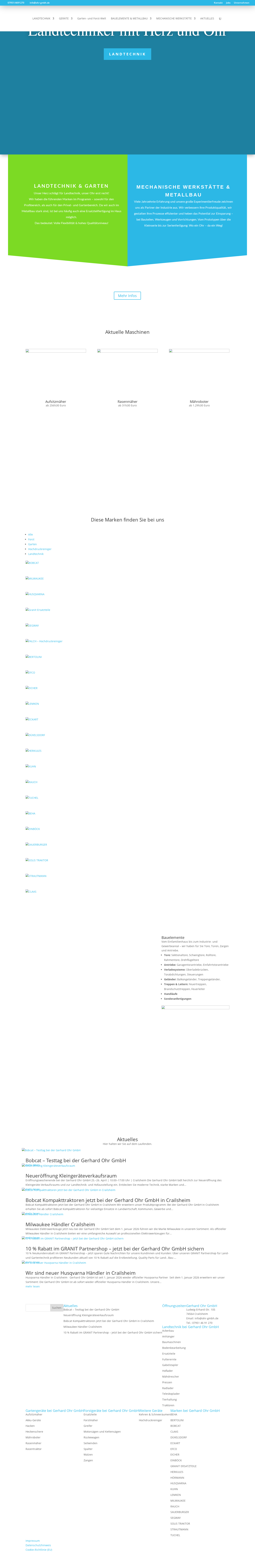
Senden (138, 1106)
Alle (30, 534)
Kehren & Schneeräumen (154, 1414)
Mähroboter (33, 1437)
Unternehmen (241, 3)
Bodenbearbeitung (174, 1348)
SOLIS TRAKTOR (180, 1523)
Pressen (167, 1382)
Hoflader (167, 1371)
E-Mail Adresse (137, 1067)
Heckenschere (34, 1431)
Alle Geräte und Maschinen (127, 426)
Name (131, 1063)
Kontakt (218, 3)
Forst (31, 539)
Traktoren (168, 1405)
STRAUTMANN (179, 1529)
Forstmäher (91, 1420)
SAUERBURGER (179, 1512)
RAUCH (174, 1506)
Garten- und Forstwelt (71, 259)
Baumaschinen (171, 1342)
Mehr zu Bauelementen (195, 1025)
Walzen (88, 1454)
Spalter (88, 1449)
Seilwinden (90, 1443)
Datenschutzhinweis (199, 1095)
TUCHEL (175, 1535)
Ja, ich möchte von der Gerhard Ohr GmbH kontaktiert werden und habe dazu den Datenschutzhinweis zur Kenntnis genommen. (177, 1091)
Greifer (88, 1426)
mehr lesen (33, 1286)
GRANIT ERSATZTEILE (183, 1466)
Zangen (88, 1460)
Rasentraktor (34, 1449)
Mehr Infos (127, 295)
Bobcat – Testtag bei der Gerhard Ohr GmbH (76, 1160)
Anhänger (168, 1336)
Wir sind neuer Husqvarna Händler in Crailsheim (81, 1273)
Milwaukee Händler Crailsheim (60, 1224)
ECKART (175, 1443)
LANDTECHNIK (41, 18)
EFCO (173, 1449)
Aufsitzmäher (34, 1414)
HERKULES (176, 1472)
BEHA (173, 1414)
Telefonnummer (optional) (144, 1072)
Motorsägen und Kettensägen (102, 1431)
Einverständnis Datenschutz (145, 1086)
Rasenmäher (33, 1443)
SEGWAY (175, 1518)
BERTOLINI (177, 1420)
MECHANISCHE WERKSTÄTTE (174, 18)
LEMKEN (175, 1495)
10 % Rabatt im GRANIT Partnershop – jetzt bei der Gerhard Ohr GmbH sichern (115, 1248)
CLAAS (174, 1431)
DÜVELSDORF (178, 1437)
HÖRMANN (177, 1477)
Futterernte (169, 1359)
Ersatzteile (168, 1353)
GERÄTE (64, 18)
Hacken (30, 1426)
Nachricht (134, 1082)
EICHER (174, 1454)
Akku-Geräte (33, 1420)
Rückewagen (91, 1437)
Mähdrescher (170, 1376)
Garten (32, 544)
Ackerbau (168, 1330)
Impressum (33, 1540)
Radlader (168, 1388)
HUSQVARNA (178, 1483)
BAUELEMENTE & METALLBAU (129, 18)
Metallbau (183, 240)
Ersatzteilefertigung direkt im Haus (127, 481)
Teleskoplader (171, 1393)
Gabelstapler (170, 1365)
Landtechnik (127, 54)
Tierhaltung (169, 1399)
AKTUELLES (207, 18)
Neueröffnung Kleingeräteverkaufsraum (71, 1175)
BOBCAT (175, 1426)
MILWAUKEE (178, 1500)
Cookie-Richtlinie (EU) (39, 1549)
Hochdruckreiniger (40, 549)
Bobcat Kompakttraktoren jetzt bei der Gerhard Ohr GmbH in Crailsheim (108, 1200)
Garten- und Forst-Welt (91, 18)
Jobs (228, 3)
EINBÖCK (176, 1460)
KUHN (174, 1489)
